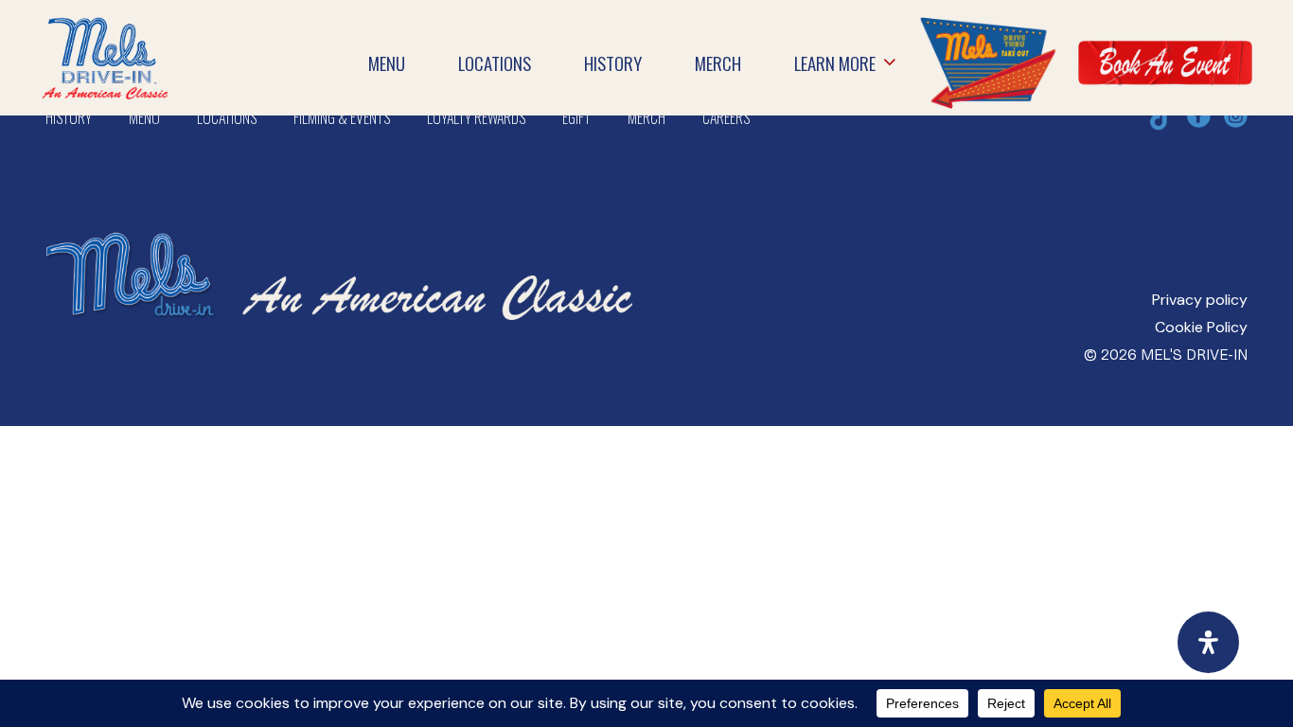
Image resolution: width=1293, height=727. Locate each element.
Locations (227, 117)
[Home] (105, 29)
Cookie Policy (1201, 327)
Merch (646, 117)
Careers (726, 117)
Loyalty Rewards (476, 117)
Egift (576, 117)
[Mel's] (338, 214)
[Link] (987, 62)
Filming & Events (341, 117)
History (68, 117)
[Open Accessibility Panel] (1208, 642)
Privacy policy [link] (1200, 300)
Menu (144, 117)
